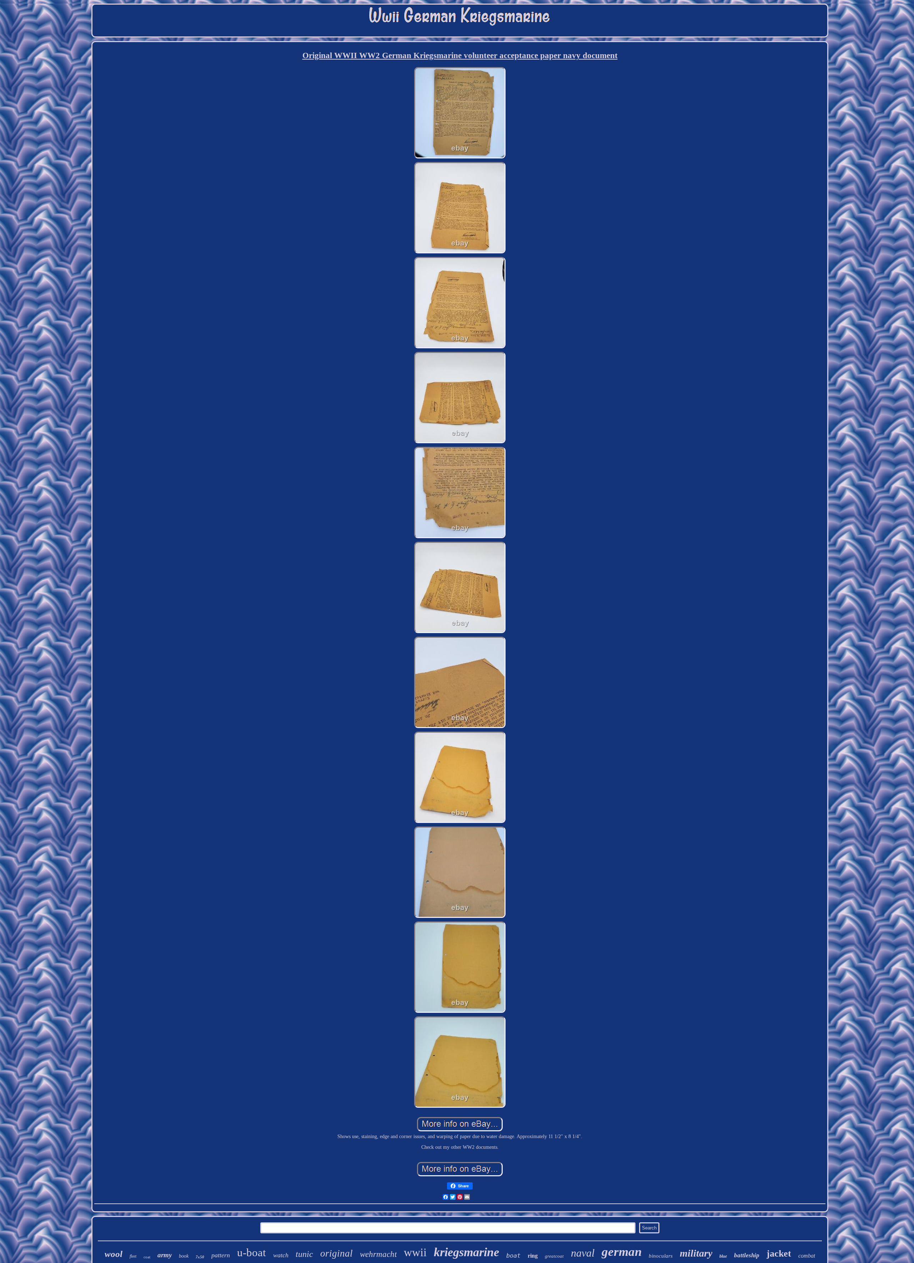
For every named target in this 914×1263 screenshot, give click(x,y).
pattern (220, 1255)
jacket (779, 1253)
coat (147, 1257)
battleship (746, 1255)
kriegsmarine (466, 1252)
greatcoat (554, 1256)
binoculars (661, 1256)
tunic (304, 1254)
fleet (133, 1256)
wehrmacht (378, 1254)
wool (113, 1254)
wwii (415, 1252)
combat (806, 1256)
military (696, 1253)
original (336, 1253)
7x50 (200, 1257)
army (164, 1255)
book (184, 1256)
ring (533, 1256)
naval (582, 1253)
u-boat (251, 1252)
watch (280, 1255)
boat (513, 1255)
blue (723, 1256)
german (622, 1252)
